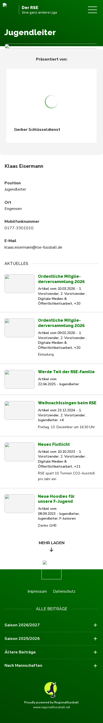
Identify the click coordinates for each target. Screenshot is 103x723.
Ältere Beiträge (20, 652)
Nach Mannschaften (23, 665)
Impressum (37, 591)
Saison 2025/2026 (22, 638)
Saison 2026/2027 (22, 625)
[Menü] (92, 9)
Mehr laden (51, 543)
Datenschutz (64, 591)
